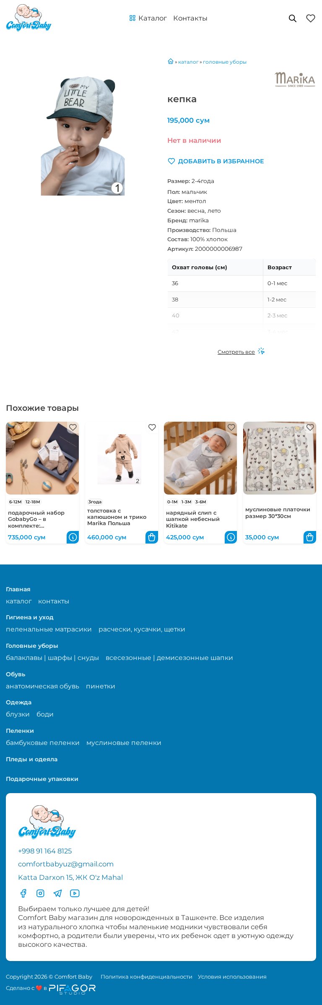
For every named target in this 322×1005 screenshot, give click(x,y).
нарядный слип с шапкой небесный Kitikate (193, 519)
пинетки (100, 686)
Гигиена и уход (30, 617)
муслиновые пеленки (123, 743)
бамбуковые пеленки (43, 743)
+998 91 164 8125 (45, 851)
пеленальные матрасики (49, 629)
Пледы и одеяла (31, 759)
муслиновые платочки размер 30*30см (277, 512)
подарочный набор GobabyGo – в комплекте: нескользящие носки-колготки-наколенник (39, 526)
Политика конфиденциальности (146, 976)
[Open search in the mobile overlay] (292, 18)
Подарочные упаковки (42, 779)
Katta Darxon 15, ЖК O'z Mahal (70, 877)
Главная (18, 589)
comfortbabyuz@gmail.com (66, 864)
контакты (53, 601)
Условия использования (232, 976)
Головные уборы (32, 645)
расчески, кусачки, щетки (142, 629)
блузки (18, 714)
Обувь (15, 674)
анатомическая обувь (42, 686)
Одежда (18, 702)
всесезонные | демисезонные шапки (169, 658)
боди (45, 714)
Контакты (190, 18)
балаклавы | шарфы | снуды (52, 658)
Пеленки (20, 730)
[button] (148, 18)
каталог (18, 601)
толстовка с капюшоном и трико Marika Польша (116, 517)
